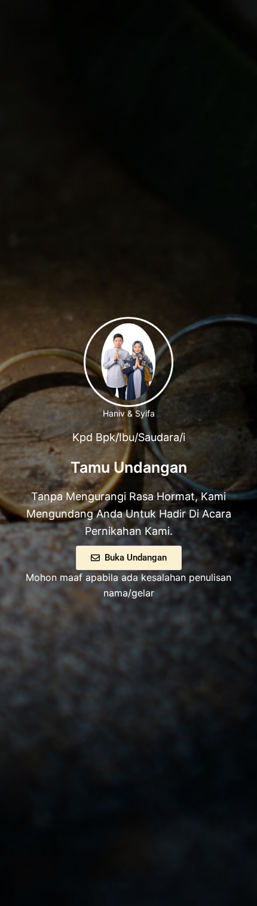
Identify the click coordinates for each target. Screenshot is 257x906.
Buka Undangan (136, 557)
